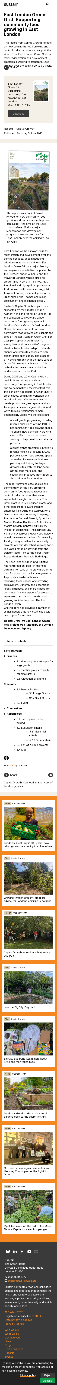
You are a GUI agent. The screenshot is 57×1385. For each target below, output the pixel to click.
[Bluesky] (8, 1251)
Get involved (12, 1337)
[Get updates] (50, 775)
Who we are (12, 1329)
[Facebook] (22, 1251)
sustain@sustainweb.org (22, 1280)
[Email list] (36, 1251)
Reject (48, 1375)
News (7, 803)
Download (19, 113)
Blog (7, 858)
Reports (8, 128)
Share (13, 67)
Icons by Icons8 (14, 1323)
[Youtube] (29, 1251)
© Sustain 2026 (14, 1312)
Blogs (8, 1345)
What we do (12, 1333)
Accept (47, 1380)
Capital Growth (25, 128)
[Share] (6, 67)
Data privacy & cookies (18, 1319)
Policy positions (14, 1349)
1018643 (37, 1316)
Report (8, 913)
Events (9, 1356)
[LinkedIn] (15, 1251)
